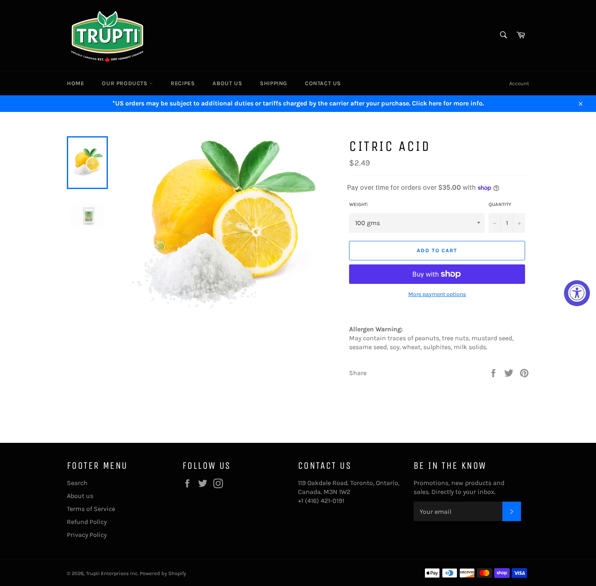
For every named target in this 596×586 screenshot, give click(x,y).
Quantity (500, 204)
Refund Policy (87, 522)
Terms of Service (91, 509)
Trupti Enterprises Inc (112, 573)
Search (77, 483)
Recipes (183, 83)
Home (75, 83)
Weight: (358, 204)
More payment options (437, 294)
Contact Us (323, 83)
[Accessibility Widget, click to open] (577, 293)
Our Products (125, 83)
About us (227, 83)
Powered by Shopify (163, 573)
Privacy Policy (87, 535)
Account (519, 83)
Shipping (273, 83)
